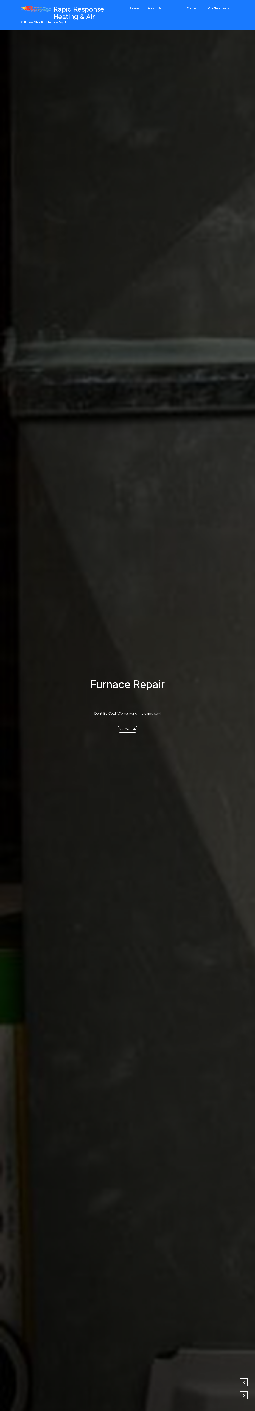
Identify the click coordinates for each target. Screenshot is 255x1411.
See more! (126, 729)
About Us (154, 8)
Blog (174, 8)
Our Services (217, 8)
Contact (193, 8)
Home (134, 8)
